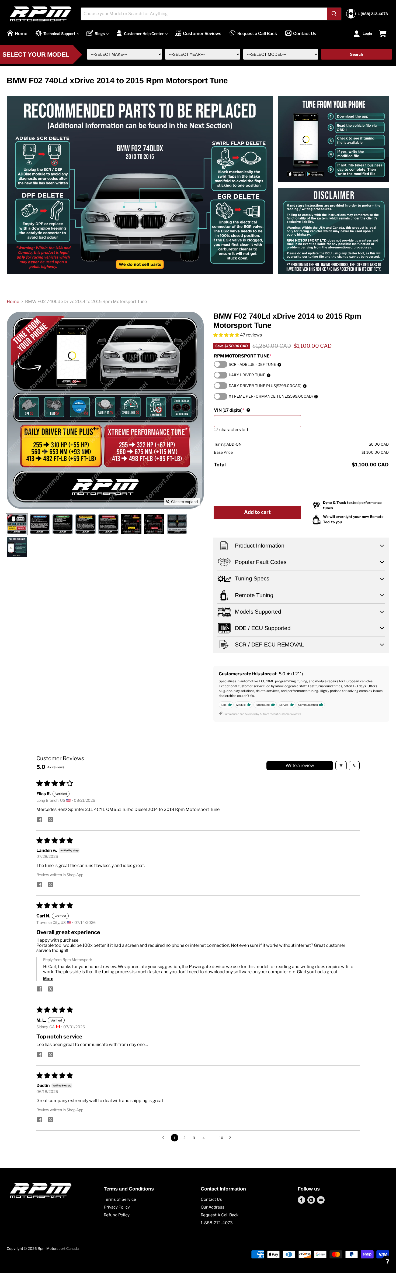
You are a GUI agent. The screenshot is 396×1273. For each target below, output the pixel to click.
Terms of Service (120, 1199)
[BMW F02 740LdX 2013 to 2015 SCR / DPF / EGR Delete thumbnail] (177, 524)
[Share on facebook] (39, 820)
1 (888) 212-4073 (373, 14)
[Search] (334, 14)
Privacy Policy (117, 1207)
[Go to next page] (231, 1137)
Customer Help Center (144, 33)
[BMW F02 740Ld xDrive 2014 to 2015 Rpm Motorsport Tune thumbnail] (16, 524)
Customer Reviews (202, 33)
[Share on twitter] (50, 820)
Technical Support (59, 33)
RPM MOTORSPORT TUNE (242, 356)
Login (367, 33)
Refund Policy (117, 1215)
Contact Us (304, 33)
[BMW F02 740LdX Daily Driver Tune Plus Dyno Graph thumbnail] (131, 524)
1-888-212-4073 (217, 1222)
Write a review (300, 765)
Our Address (212, 1207)
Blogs (100, 33)
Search (356, 54)
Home (21, 33)
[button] (226, 335)
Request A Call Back (219, 1215)
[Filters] (341, 765)
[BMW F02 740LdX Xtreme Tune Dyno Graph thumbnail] (154, 524)
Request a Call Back (257, 33)
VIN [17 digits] (231, 410)
